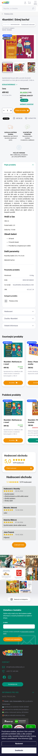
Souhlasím (19, 750)
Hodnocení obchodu (19, 477)
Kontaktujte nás (12, 684)
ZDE (30, 738)
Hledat (33, 8)
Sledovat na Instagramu (21, 599)
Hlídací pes (32, 118)
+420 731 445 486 (12, 671)
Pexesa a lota (13, 301)
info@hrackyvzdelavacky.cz (15, 667)
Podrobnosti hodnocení (28, 24)
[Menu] (35, 2)
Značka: (7, 29)
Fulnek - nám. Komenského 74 (14, 701)
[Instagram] (9, 677)
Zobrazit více (19, 545)
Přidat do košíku (20, 110)
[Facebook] (4, 677)
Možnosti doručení (26, 104)
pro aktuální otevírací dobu (14, 715)
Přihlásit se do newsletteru (12, 639)
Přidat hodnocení (11, 468)
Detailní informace (8, 84)
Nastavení (19, 744)
